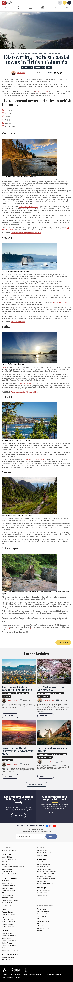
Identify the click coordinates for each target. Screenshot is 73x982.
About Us (40, 926)
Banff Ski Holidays (43, 893)
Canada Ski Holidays (43, 890)
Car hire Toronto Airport (9, 945)
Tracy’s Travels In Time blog (28, 207)
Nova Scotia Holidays (8, 864)
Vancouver (5, 180)
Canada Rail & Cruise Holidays (46, 874)
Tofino (4, 367)
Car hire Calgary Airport (9, 940)
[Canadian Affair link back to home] (7, 3)
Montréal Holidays (7, 888)
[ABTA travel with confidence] (15, 970)
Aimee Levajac (12, 700)
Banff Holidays (6, 881)
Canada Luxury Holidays (44, 869)
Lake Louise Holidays (8, 885)
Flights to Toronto (7, 924)
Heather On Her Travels (60, 302)
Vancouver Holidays (8, 898)
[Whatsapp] (61, 73)
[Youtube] (54, 826)
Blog (38, 918)
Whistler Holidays (7, 902)
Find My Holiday (42, 855)
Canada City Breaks (43, 864)
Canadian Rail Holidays (44, 876)
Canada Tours (41, 881)
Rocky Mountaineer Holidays (46, 879)
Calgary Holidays (7, 883)
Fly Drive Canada (42, 867)
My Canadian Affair (43, 911)
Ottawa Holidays (7, 893)
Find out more (54, 813)
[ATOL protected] (25, 970)
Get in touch (18, 815)
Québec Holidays (7, 871)
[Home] (11, 53)
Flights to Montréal (7, 919)
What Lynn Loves (25, 383)
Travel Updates (42, 916)
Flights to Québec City (8, 921)
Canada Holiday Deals (44, 852)
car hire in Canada (41, 91)
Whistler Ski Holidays (43, 895)
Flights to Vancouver (8, 926)
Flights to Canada (7, 912)
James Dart (21, 73)
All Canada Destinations (9, 850)
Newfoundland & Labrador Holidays (13, 867)
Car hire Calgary (6, 938)
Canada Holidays (42, 850)
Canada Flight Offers (8, 914)
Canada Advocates (43, 928)
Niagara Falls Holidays (8, 890)
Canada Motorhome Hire (9, 957)
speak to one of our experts (36, 629)
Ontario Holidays (7, 869)
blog (32, 632)
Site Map (17, 977)
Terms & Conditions (7, 977)
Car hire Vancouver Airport (10, 950)
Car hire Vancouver (7, 948)
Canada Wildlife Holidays (45, 883)
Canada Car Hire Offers (9, 936)
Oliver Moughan (48, 700)
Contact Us (41, 923)
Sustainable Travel (43, 921)
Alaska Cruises (41, 862)
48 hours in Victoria (18, 322)
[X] (58, 73)
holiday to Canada (14, 629)
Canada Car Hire (7, 933)
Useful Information (43, 914)
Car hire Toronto (7, 943)
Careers (39, 931)
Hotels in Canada (7, 959)
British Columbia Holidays (9, 862)
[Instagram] (50, 826)
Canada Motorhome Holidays (46, 871)
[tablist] (36, 8)
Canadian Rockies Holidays (10, 874)
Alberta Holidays (7, 857)
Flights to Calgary (7, 917)
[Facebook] (55, 73)
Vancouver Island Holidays (10, 900)
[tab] (6, 8)
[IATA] (4, 970)
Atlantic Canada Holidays (9, 859)
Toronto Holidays (7, 895)
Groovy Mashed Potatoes (35, 459)
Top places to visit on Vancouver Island (24, 392)
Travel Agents (41, 909)
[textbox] (30, 836)
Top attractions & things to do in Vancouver (26, 233)
